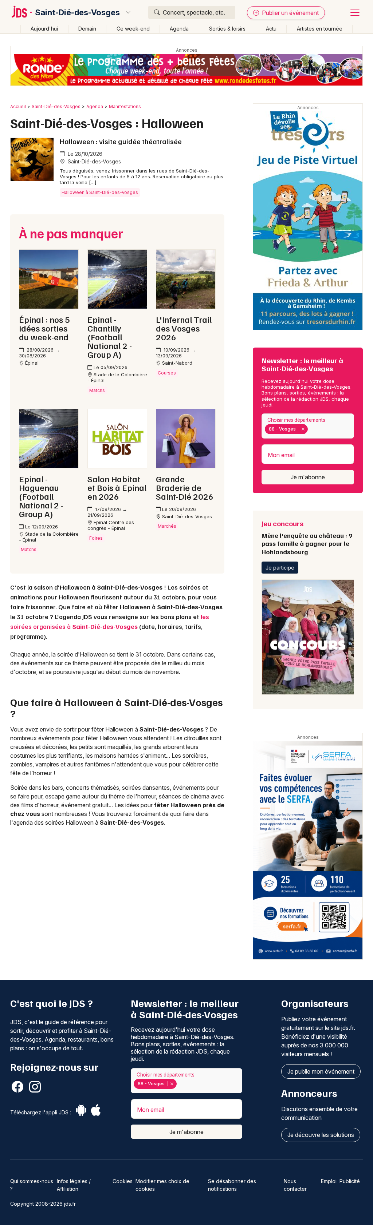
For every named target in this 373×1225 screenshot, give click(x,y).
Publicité (349, 1181)
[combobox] (308, 426)
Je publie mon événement (320, 1071)
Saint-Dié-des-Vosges (77, 12)
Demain (87, 28)
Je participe (280, 567)
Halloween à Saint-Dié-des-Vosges (100, 192)
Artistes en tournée (319, 28)
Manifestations (125, 106)
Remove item (303, 429)
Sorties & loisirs (227, 28)
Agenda (179, 28)
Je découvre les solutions (320, 1134)
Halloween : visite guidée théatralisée (121, 141)
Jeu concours (307, 537)
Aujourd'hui (44, 28)
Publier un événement (289, 12)
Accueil (18, 106)
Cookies (123, 1181)
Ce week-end (133, 28)
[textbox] (311, 429)
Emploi (329, 1181)
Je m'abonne (308, 477)
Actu (271, 28)
